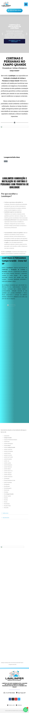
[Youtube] (16, 699)
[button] (26, 4)
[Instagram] (13, 699)
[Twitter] (19, 699)
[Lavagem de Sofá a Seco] (14, 139)
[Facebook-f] (10, 699)
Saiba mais (5, 513)
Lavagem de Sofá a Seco (12, 157)
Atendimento (6, 517)
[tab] (14, 513)
